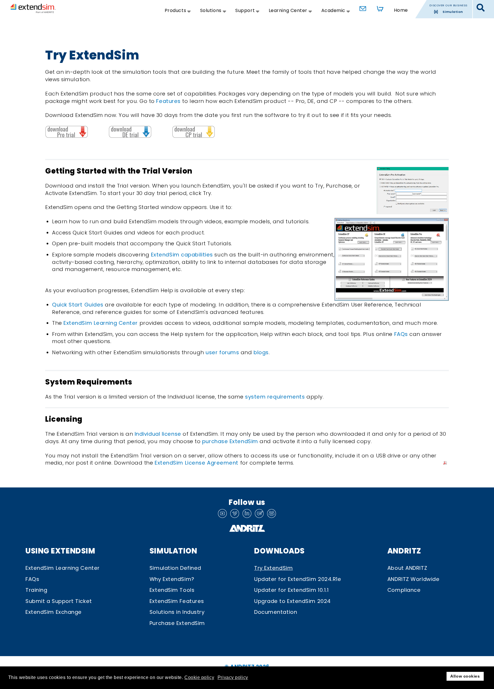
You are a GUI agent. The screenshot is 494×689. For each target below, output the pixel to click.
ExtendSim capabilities (182, 254)
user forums (222, 352)
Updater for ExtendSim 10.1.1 (291, 590)
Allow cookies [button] (465, 676)
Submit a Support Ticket (58, 601)
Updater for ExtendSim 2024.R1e (297, 579)
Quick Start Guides (77, 304)
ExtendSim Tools (172, 590)
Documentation (275, 612)
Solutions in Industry (177, 612)
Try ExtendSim (273, 567)
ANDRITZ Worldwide (413, 579)
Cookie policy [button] (199, 677)
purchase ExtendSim (230, 441)
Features (168, 101)
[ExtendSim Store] (378, 7)
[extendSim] (33, 8)
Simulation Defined (175, 567)
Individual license (158, 433)
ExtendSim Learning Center (100, 322)
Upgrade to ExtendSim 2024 (292, 601)
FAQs (402, 334)
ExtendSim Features (177, 601)
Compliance (404, 590)
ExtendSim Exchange (53, 612)
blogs (261, 352)
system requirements (275, 396)
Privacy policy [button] (233, 677)
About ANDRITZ (407, 567)
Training (36, 590)
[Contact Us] (361, 7)
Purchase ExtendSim (177, 623)
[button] (480, 8)
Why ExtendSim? (172, 579)
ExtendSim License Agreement (196, 462)
